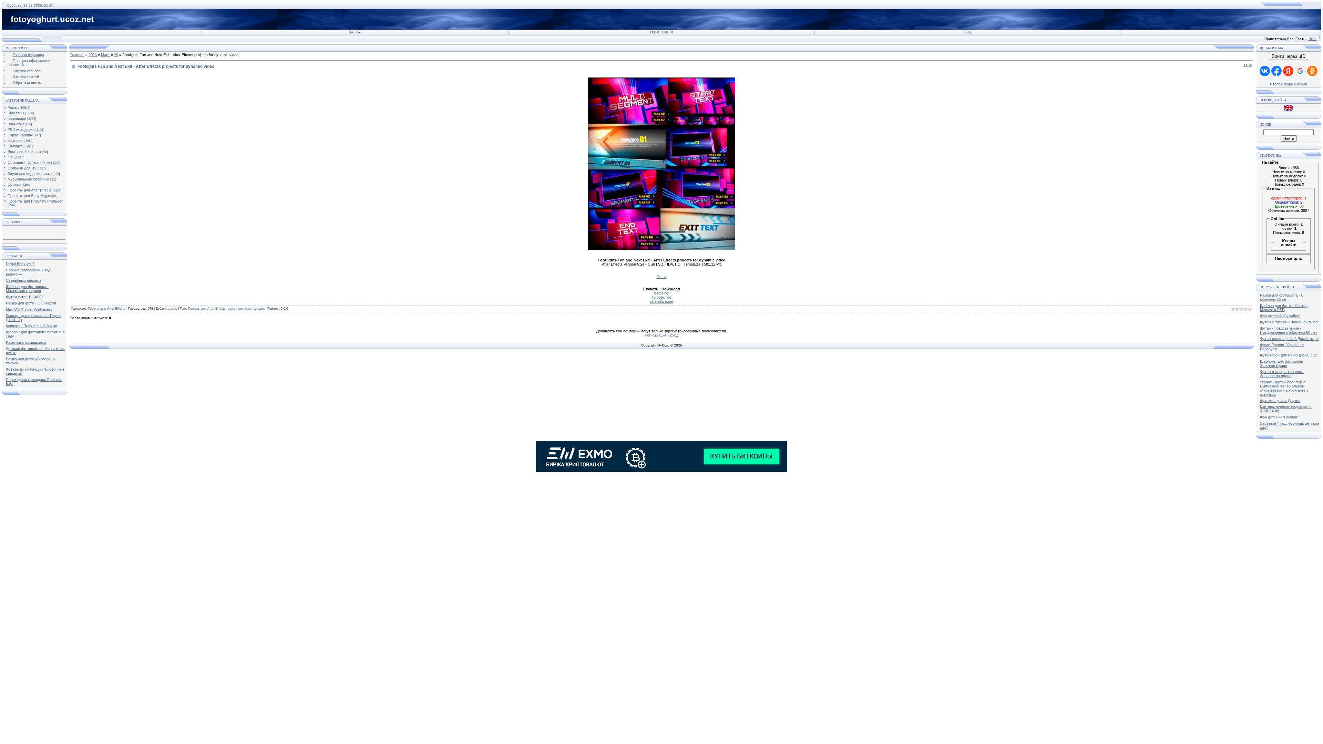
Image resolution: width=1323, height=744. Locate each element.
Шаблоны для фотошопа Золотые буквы (1281, 363)
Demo (662, 277)
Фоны (12, 157)
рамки (232, 308)
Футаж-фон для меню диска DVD (1288, 355)
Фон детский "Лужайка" (1280, 316)
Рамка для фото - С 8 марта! (31, 303)
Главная (355, 32)
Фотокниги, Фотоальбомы (30, 163)
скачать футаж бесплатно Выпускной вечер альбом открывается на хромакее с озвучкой (1284, 388)
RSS (1312, 39)
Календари (17, 118)
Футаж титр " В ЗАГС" (24, 297)
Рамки (13, 107)
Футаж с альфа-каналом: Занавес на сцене (1282, 374)
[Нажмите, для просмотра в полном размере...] (661, 248)
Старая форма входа (1288, 84)
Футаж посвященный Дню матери (1289, 339)
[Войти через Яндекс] (1288, 71)
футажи (259, 308)
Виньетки (16, 124)
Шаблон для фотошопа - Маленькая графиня (27, 289)
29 (116, 55)
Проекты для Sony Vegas (29, 196)
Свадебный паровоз (23, 280)
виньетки (245, 308)
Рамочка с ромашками (26, 342)
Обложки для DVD (23, 168)
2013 (93, 55)
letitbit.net (661, 293)
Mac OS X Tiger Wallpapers (29, 309)
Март (105, 55)
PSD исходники (21, 129)
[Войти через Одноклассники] (1312, 71)
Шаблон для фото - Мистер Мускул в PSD (1283, 307)
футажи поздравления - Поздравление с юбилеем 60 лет (1288, 330)
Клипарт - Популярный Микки (31, 326)
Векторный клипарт (24, 151)
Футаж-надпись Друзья (1280, 401)
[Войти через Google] (1300, 70)
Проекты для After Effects (30, 190)
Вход (967, 32)
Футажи (14, 185)
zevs (173, 308)
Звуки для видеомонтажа (30, 174)
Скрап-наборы (20, 135)
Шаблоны (16, 113)
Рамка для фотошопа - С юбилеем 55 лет (1282, 297)
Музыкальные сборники (28, 179)
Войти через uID (1288, 56)
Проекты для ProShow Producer (35, 201)
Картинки (15, 140)
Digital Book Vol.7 (20, 264)
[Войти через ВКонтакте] (1265, 71)
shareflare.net (661, 301)
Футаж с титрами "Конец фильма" (1289, 322)
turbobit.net (661, 297)
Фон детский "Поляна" (1279, 417)
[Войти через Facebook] (1276, 71)
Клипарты (16, 146)
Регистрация (661, 32)
